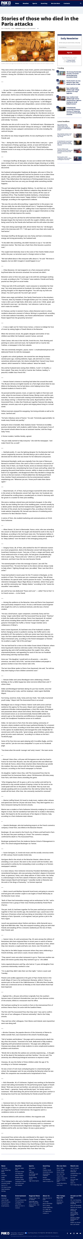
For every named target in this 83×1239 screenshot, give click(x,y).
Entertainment (20, 1196)
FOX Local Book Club (20, 1200)
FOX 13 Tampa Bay (5, 28)
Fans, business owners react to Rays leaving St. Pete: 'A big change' (64, 135)
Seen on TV (4, 1185)
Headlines (17, 1198)
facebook (67, 1233)
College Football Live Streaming (75, 1202)
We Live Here (61, 1166)
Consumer (4, 1175)
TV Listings (45, 1201)
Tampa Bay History (62, 1183)
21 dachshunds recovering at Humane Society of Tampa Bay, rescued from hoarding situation (73, 111)
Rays (30, 1170)
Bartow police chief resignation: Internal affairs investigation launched (64, 158)
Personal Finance (5, 1202)
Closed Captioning (47, 1207)
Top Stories (4, 1168)
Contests (17, 1208)
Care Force (59, 1185)
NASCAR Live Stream (75, 1207)
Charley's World (47, 1170)
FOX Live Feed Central (74, 1180)
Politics (3, 1179)
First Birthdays (46, 1179)
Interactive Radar (19, 1171)
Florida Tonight (61, 1170)
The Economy (5, 1204)
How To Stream (74, 1168)
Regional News (34, 1196)
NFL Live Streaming (75, 1200)
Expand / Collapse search (81, 3)
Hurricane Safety (19, 1179)
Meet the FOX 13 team (47, 1198)
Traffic (44, 1168)
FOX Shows (18, 1204)
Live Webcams (19, 1173)
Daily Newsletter (5, 1189)
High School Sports (34, 1181)
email (80, 1233)
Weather (18, 1166)
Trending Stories (19, 1202)
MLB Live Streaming (75, 1205)
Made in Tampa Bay (62, 1178)
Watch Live (74, 1166)
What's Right (60, 1168)
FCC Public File (46, 1209)
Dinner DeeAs (60, 1172)
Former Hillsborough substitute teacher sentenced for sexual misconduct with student (64, 151)
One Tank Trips (61, 1174)
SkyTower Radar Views (19, 1168)
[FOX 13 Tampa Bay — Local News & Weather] (6, 3)
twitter (70, 1233)
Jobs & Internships (47, 1203)
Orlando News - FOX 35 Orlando (34, 1198)
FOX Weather (18, 1185)
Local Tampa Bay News (6, 1170)
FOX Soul (72, 1177)
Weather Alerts (19, 1177)
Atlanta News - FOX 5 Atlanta (34, 1205)
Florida (3, 1173)
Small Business (5, 1206)
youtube (77, 1233)
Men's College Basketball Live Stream (74, 1214)
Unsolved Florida (5, 1183)
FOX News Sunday (6, 1187)
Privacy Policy (71, 60)
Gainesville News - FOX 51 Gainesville (34, 1202)
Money (3, 1196)
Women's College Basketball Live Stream (75, 1219)
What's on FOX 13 (20, 1206)
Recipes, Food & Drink (61, 1180)
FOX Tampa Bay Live (75, 1185)
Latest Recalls (5, 1200)
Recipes (45, 1177)
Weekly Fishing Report (33, 1178)
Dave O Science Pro (48, 1181)
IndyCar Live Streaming (73, 1210)
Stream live (59, 1200)
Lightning (31, 1172)
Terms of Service (70, 62)
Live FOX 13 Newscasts (73, 1170)
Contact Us (46, 1213)
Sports (31, 1166)
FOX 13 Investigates (6, 1181)
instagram (74, 1233)
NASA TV (72, 1183)
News (12, 28)
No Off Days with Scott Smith (33, 1174)
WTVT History (46, 1205)
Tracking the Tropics (20, 1181)
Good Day (46, 1166)
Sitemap (3, 1191)
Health (3, 1177)
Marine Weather (19, 1175)
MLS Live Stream (74, 1224)
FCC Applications (47, 1211)
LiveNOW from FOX (75, 1173)
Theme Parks (60, 1176)
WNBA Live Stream (75, 1222)
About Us (46, 1196)
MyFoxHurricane (19, 1183)
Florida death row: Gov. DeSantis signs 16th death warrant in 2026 (73, 82)
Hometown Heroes (48, 1172)
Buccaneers (32, 1168)
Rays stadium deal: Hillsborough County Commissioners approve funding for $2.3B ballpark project (73, 100)
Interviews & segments (60, 1202)
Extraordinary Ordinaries (46, 1174)
